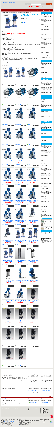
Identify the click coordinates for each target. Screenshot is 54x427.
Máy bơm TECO (43, 145)
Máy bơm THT (42, 410)
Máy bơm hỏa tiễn (44, 31)
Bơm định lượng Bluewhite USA (46, 57)
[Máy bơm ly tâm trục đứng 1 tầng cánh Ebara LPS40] (8, 233)
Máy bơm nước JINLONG (45, 181)
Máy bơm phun (43, 19)
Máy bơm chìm (4, 410)
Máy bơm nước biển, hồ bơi (45, 50)
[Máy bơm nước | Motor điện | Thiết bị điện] (9, 2)
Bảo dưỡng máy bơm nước (33, 403)
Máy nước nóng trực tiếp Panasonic (33, 408)
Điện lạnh (43, 10)
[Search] (43, 4)
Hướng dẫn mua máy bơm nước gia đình (9, 388)
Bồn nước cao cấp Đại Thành (45, 203)
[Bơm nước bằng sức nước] (46, 390)
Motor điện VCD (43, 77)
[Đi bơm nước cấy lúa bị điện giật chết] (33, 390)
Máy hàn (42, 119)
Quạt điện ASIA (43, 101)
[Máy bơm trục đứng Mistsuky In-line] (33, 273)
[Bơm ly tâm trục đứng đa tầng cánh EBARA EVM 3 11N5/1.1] (33, 193)
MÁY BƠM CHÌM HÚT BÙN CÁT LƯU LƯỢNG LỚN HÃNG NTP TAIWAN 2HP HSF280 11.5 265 (33, 375)
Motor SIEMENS (43, 64)
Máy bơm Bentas (42, 414)
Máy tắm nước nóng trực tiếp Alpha (46, 89)
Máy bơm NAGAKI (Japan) (45, 168)
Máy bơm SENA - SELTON (45, 158)
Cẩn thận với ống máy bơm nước (46, 388)
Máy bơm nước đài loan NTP (6, 408)
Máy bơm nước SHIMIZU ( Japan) (46, 183)
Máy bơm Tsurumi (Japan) (45, 201)
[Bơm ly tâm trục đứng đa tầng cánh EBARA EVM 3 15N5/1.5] (8, 193)
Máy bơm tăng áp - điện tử (45, 14)
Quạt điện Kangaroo (44, 104)
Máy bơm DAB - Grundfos (45, 163)
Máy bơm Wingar (43, 198)
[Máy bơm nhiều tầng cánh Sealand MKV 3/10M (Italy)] (33, 253)
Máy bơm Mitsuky (43, 170)
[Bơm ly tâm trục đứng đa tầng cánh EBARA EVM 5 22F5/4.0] (33, 153)
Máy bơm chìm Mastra (44, 155)
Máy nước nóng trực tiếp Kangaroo (46, 92)
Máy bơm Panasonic (44, 150)
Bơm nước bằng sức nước (46, 392)
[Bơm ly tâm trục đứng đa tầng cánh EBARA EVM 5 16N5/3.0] (20, 173)
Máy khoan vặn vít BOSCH (45, 113)
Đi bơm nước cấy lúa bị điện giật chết (33, 392)
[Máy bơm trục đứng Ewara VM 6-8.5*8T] (20, 314)
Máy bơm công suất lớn (44, 55)
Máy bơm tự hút (43, 24)
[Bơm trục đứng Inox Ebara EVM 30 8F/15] (20, 294)
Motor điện (15, 10)
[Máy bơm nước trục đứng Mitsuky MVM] (20, 273)
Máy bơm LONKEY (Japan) (45, 193)
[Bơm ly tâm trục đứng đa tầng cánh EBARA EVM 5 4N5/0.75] (8, 213)
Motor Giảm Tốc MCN (44, 72)
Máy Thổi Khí (43, 49)
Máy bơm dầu (43, 47)
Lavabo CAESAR (43, 140)
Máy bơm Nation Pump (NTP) (45, 147)
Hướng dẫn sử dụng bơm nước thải (33, 388)
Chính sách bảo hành (43, 420)
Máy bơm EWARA (44, 196)
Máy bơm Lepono (43, 160)
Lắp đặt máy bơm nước (46, 403)
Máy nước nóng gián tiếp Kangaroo (46, 94)
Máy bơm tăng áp (4, 409)
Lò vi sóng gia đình (44, 128)
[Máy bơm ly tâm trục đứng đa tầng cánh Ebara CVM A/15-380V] (33, 233)
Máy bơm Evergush (44, 54)
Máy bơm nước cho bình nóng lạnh (33, 400)
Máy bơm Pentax (43, 162)
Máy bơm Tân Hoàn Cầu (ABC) (45, 152)
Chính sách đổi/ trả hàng (43, 422)
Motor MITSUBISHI (17, 410)
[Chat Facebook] (52, 422)
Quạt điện (27, 10)
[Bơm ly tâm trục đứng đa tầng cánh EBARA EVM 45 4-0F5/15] (8, 113)
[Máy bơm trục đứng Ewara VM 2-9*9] (33, 334)
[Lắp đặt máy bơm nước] (46, 402)
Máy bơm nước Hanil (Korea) (45, 178)
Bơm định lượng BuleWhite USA (46, 175)
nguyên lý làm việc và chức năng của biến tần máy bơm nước (48, 221)
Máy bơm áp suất (43, 39)
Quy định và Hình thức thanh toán (44, 419)
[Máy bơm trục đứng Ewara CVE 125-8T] (8, 314)
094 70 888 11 (6, 421)
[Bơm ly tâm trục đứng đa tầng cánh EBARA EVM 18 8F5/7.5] (33, 133)
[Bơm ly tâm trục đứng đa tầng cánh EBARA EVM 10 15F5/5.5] (20, 133)
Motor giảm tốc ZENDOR (44, 75)
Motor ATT (42, 62)
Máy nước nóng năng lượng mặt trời (46, 87)
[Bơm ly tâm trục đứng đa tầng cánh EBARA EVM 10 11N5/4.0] (20, 153)
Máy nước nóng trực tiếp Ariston (45, 84)
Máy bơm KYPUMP (44, 186)
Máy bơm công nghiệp (44, 26)
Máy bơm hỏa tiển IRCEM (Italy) (45, 173)
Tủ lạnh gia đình (43, 133)
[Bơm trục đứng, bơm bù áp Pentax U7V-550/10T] (20, 93)
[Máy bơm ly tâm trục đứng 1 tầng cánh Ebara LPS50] (33, 213)
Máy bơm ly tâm (43, 37)
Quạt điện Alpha (43, 106)
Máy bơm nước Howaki (44, 180)
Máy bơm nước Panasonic (45, 29)
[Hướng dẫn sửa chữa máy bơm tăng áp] (8, 398)
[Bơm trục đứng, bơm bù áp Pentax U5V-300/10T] (8, 73)
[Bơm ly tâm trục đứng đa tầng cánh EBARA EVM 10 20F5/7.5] (33, 113)
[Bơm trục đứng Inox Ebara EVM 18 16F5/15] (8, 294)
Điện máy (38, 10)
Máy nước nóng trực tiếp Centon (46, 82)
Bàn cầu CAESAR (44, 138)
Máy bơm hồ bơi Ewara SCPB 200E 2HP (46, 381)
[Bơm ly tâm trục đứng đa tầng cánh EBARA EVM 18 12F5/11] (8, 133)
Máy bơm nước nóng (44, 44)
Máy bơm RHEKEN (44, 206)
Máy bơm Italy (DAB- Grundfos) (45, 52)
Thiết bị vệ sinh (49, 10)
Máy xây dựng (33, 10)
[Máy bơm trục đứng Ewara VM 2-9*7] (8, 354)
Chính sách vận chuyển (43, 421)
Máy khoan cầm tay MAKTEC (45, 114)
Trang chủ (4, 10)
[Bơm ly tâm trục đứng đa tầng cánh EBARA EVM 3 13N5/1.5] (20, 193)
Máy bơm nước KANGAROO (45, 191)
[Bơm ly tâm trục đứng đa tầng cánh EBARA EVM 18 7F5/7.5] (8, 153)
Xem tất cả (50, 371)
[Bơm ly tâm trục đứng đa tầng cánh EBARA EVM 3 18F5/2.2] (33, 173)
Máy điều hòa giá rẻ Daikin (45, 204)
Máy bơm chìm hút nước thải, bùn (46, 16)
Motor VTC (42, 67)
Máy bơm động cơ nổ (44, 32)
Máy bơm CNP (43, 214)
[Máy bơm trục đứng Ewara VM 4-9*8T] (33, 314)
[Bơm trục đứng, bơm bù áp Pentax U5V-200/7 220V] (20, 73)
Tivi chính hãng (43, 123)
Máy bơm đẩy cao (43, 21)
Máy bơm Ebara (43, 157)
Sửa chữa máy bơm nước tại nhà (46, 400)
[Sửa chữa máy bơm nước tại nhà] (46, 398)
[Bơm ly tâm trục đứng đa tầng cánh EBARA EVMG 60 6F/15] (20, 113)
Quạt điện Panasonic (44, 99)
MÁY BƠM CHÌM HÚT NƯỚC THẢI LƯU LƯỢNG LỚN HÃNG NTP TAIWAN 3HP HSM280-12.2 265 (46, 375)
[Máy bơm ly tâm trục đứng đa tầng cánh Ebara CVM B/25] (20, 233)
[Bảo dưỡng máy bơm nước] (33, 402)
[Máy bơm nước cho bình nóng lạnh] (33, 398)
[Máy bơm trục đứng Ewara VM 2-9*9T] (20, 334)
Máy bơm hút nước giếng (45, 27)
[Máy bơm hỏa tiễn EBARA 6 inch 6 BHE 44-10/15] (20, 253)
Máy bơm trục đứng (10, 12)
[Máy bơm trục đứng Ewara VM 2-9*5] (20, 354)
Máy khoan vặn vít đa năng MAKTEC (46, 116)
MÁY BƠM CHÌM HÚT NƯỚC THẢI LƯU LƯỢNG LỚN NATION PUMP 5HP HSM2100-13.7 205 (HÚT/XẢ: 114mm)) (14, 375)
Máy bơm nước (9, 10)
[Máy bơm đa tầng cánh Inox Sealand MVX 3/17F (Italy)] (8, 273)
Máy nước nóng (22, 10)
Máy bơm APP (42, 413)
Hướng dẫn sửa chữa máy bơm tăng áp (8, 400)
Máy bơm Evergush (44, 165)
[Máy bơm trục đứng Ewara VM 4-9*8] (8, 334)
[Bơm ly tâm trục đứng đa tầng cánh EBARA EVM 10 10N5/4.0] (8, 173)
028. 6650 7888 (11, 421)
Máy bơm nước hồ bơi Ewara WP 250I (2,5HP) (33, 381)
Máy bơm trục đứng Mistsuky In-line (32, 280)
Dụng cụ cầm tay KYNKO (45, 118)
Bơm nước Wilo (43, 211)
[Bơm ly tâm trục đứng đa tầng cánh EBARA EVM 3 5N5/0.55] (20, 213)
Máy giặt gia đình (43, 135)
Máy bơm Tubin (43, 34)
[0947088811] (52, 416)
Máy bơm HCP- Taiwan (44, 209)
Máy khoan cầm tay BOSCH (45, 111)
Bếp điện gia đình (43, 126)
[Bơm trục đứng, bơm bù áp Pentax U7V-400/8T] (8, 93)
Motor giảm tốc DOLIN (44, 69)
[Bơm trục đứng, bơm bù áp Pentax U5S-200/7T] (33, 93)
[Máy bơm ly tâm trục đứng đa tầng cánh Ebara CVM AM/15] (8, 253)
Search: (29, 4)
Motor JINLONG (43, 74)
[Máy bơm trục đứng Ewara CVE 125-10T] (33, 294)
